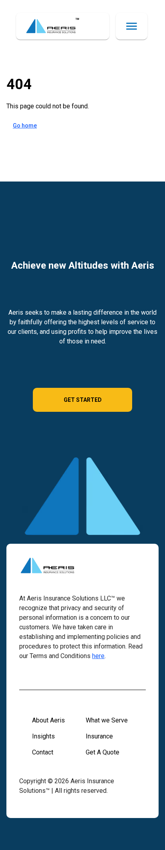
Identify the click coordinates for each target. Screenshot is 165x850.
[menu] (131, 26)
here (98, 656)
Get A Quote (102, 752)
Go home (25, 125)
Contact (42, 752)
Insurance (99, 736)
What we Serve (107, 720)
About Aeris (48, 720)
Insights (43, 736)
